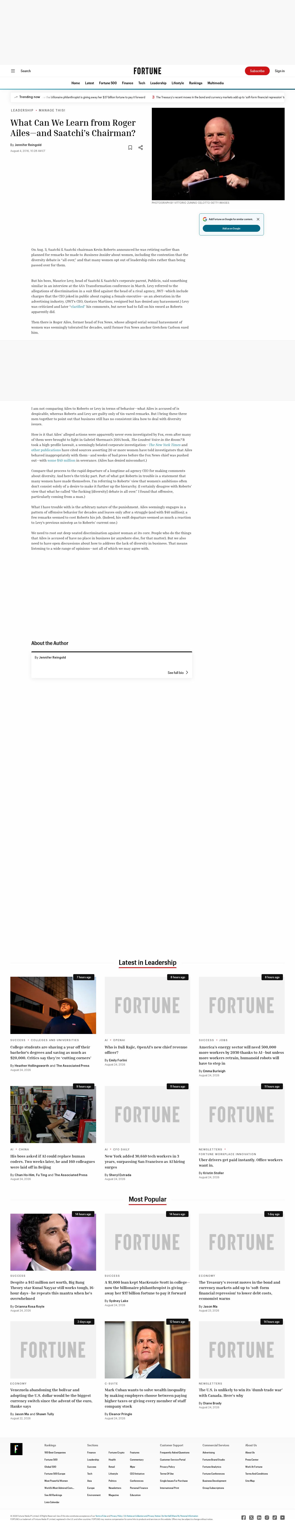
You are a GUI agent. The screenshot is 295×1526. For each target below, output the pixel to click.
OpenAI (119, 1040)
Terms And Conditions (256, 1473)
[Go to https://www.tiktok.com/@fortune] (275, 1517)
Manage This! (52, 110)
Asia (89, 1480)
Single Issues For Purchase (174, 1480)
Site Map (250, 1480)
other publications (46, 450)
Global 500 (50, 1466)
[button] (75, 83)
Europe (91, 1487)
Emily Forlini (118, 1060)
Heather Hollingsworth (32, 1065)
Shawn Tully (45, 1414)
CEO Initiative (137, 1473)
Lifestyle (178, 83)
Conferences (136, 1480)
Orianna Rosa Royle (29, 1306)
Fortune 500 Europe (54, 1473)
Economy (207, 1276)
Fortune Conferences (214, 1473)
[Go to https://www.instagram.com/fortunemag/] (267, 1517)
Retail (112, 1466)
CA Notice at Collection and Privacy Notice (142, 1516)
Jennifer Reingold (28, 145)
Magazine (114, 1494)
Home (75, 83)
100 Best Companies (55, 1452)
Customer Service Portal (173, 1459)
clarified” (78, 306)
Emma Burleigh (214, 1071)
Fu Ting (41, 1175)
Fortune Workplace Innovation (227, 1154)
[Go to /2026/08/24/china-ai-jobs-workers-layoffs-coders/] (53, 1114)
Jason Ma (210, 1306)
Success (18, 1040)
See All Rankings (53, 1494)
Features (134, 1452)
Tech (141, 83)
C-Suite (111, 1383)
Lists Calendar (51, 1502)
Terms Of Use (167, 1473)
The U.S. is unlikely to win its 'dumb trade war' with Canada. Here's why (241, 1392)
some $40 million (61, 460)
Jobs (223, 1040)
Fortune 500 (108, 83)
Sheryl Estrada (120, 1175)
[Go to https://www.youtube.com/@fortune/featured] (282, 1517)
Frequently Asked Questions (174, 1452)
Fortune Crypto (116, 1452)
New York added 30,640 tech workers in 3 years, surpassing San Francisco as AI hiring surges (145, 1161)
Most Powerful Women (56, 1480)
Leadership (158, 83)
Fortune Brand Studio (214, 1459)
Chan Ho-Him (24, 1175)
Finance (127, 83)
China (24, 1149)
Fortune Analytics (212, 1466)
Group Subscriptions (213, 1487)
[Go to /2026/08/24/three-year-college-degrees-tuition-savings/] (53, 1005)
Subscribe (257, 71)
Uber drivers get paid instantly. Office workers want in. (241, 1162)
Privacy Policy (167, 1466)
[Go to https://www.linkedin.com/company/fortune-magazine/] (259, 1517)
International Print (169, 1487)
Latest (89, 83)
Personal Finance (139, 1487)
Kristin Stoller (213, 1173)
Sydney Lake (118, 1301)
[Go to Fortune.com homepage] (147, 70)
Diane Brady (212, 1403)
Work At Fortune (253, 1466)
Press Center (252, 1459)
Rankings (195, 83)
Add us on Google (231, 228)
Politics (112, 1480)
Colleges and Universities (55, 1040)
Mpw (132, 1466)
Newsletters (210, 1149)
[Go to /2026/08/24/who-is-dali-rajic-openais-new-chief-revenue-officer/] (147, 1005)
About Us (250, 1452)
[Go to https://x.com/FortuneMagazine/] (251, 1517)
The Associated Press (72, 1065)
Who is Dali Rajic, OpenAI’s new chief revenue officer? (146, 1050)
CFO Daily (121, 1149)
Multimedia (216, 83)
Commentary (137, 1459)
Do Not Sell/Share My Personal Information (180, 1516)
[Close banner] (258, 219)
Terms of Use (100, 1516)
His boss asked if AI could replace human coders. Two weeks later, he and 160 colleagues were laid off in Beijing (52, 1161)
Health (112, 1459)
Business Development (214, 1480)
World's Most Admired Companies (61, 1487)
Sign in (280, 71)
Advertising (209, 1452)
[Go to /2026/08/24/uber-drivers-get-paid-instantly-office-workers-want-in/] (242, 1114)
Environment (94, 1494)
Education (135, 1494)
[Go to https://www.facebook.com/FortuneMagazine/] (243, 1517)
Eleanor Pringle (120, 1414)
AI (106, 1040)
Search (26, 71)
